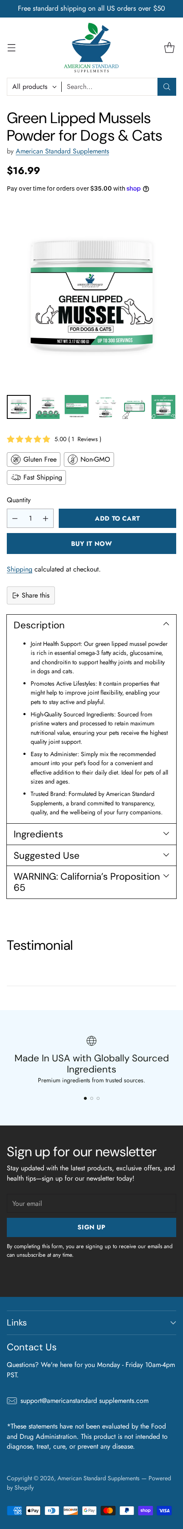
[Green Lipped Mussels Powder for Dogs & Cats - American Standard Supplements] (91, 296)
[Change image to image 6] (163, 407)
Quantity (19, 500)
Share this (35, 595)
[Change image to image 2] (48, 407)
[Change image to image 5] (134, 407)
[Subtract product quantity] (15, 518)
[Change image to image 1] (19, 407)
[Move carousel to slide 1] (85, 1098)
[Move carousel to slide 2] (91, 1098)
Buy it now (91, 543)
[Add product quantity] (45, 518)
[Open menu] (11, 47)
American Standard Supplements (62, 151)
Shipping (19, 569)
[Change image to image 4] (105, 407)
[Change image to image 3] (77, 407)
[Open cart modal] (169, 47)
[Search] (166, 87)
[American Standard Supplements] (91, 47)
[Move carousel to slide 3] (98, 1098)
